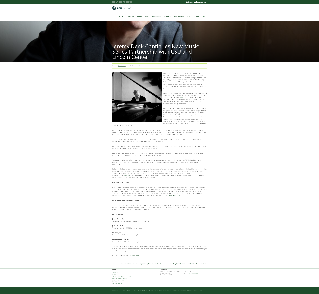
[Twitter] (117, 2)
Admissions (130, 16)
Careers (156, 290)
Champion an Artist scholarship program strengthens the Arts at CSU (137, 264)
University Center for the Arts (119, 278)
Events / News (179, 16)
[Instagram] (124, 2)
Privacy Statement (174, 290)
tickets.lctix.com (184, 97)
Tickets (114, 274)
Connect (197, 16)
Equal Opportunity (164, 290)
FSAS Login (122, 290)
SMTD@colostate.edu (193, 273)
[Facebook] (113, 2)
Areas (147, 16)
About (120, 16)
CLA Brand (128, 290)
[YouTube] (120, 2)
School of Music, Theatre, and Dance (122, 276)
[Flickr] (127, 2)
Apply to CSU (149, 290)
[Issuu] (131, 2)
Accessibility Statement (186, 290)
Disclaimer (195, 290)
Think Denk (127, 175)
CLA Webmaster (122, 66)
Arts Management (117, 283)
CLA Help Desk (141, 290)
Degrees (139, 16)
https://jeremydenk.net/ (173, 195)
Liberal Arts (115, 290)
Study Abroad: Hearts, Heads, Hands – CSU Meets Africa (186, 264)
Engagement (156, 16)
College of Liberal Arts (118, 280)
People (189, 16)
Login (201, 290)
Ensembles (167, 16)
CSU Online (115, 282)
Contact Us (115, 272)
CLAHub (134, 290)
